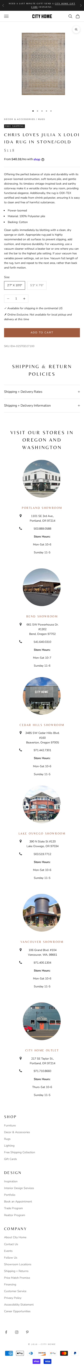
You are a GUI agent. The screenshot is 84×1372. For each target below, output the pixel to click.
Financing (10, 1284)
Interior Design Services (19, 1188)
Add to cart (42, 332)
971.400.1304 (42, 963)
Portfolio (9, 1195)
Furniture (10, 1125)
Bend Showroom (42, 616)
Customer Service (15, 1291)
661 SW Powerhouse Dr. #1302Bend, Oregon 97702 (43, 629)
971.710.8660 (42, 1071)
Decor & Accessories (17, 1132)
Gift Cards (10, 1159)
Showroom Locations (17, 1264)
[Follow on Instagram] (17, 1332)
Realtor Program (14, 1215)
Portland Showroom (42, 507)
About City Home (15, 1237)
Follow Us (10, 1258)
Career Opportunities (17, 1311)
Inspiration (11, 1181)
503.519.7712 (42, 854)
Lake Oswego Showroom (42, 833)
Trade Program (13, 1208)
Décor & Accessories (19, 119)
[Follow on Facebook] (6, 1332)
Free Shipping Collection (19, 1152)
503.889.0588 (42, 529)
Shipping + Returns (16, 1271)
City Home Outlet (42, 1050)
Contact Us (11, 1244)
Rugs (41, 119)
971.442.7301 (42, 750)
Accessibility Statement (19, 1305)
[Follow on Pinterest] (27, 1332)
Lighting (9, 1146)
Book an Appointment (18, 1201)
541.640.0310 (42, 642)
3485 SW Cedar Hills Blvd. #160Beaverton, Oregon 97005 (42, 737)
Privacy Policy (12, 1298)
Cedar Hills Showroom (42, 725)
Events (8, 1251)
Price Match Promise (17, 1278)
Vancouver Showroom (42, 941)
